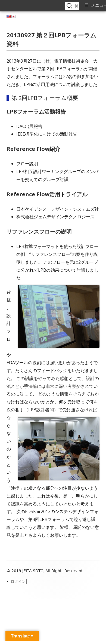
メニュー (98, 5)
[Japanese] (13, 17)
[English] (9, 17)
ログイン (18, 581)
